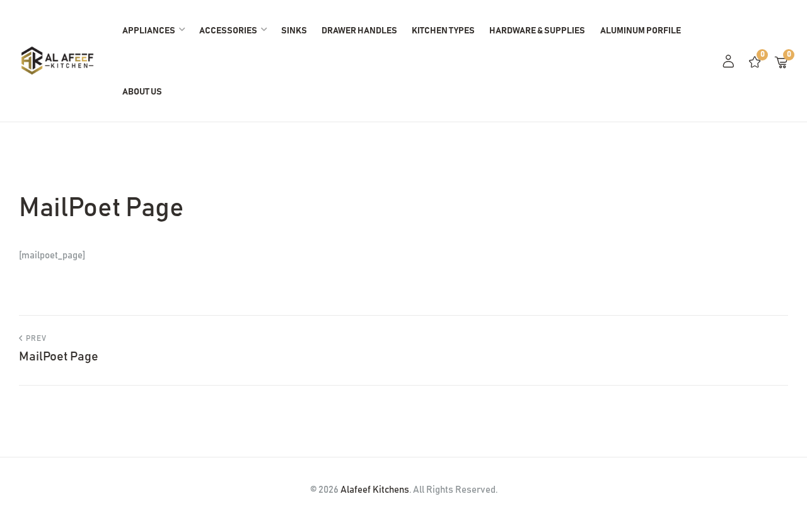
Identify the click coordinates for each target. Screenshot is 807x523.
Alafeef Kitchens (374, 490)
